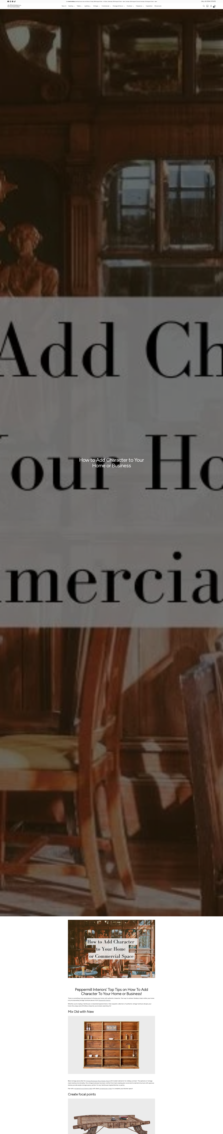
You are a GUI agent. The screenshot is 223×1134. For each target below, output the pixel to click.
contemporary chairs (105, 1088)
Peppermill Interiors (104, 1000)
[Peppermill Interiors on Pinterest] (13, 2)
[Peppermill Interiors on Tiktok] (15, 2)
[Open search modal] (203, 6)
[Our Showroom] (207, 6)
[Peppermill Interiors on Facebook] (8, 2)
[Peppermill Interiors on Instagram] (10, 2)
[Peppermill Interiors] (14, 6)
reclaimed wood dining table (83, 1088)
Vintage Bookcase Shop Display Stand (98, 1081)
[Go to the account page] (211, 6)
